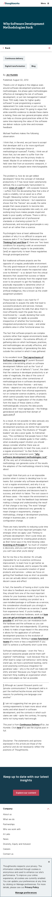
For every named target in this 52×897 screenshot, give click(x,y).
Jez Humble (12, 75)
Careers (6, 849)
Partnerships (9, 824)
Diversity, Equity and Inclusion (17, 844)
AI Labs (6, 834)
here (19, 727)
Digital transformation (15, 66)
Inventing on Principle (14, 545)
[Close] (49, 862)
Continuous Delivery (30, 724)
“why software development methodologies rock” (25, 455)
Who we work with (12, 829)
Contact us (8, 854)
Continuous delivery (14, 58)
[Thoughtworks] (11, 3)
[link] (26, 793)
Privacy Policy (32, 887)
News (5, 839)
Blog (33, 66)
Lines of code (16, 188)
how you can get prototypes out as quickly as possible (25, 617)
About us (7, 814)
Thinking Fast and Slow (14, 242)
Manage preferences (26, 892)
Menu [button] (43, 3)
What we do (9, 819)
